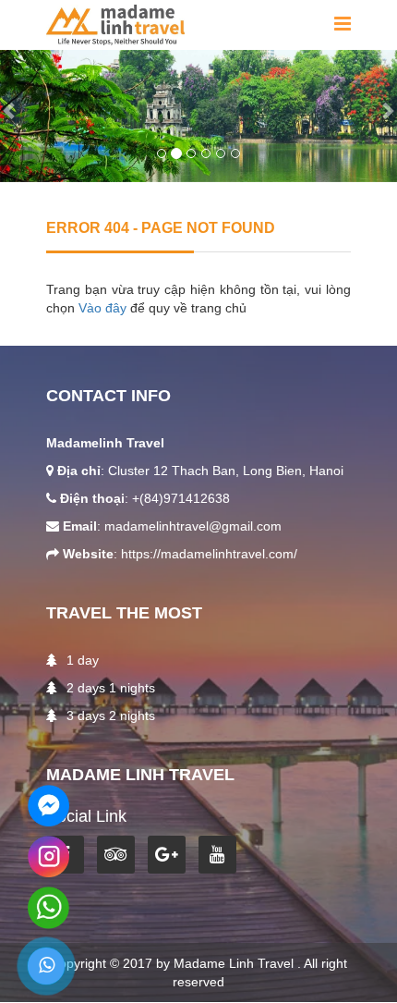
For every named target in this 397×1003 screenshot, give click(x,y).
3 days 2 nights (110, 715)
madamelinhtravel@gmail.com (193, 526)
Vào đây (104, 307)
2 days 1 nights (110, 687)
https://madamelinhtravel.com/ (209, 553)
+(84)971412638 (181, 498)
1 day (82, 660)
